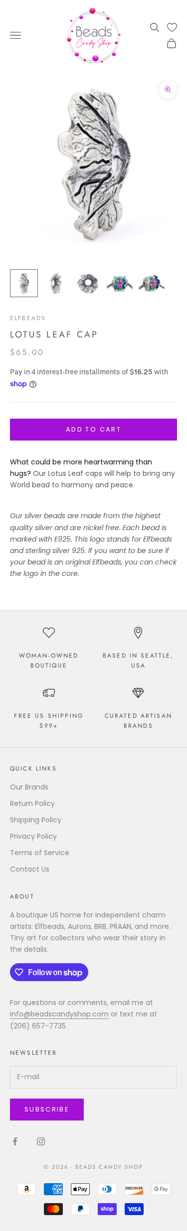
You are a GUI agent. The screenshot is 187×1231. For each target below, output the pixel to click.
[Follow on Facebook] (15, 1141)
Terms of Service (39, 853)
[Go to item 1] (24, 283)
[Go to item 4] (120, 283)
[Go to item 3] (88, 283)
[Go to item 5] (152, 283)
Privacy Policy (33, 836)
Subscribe (46, 1109)
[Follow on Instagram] (41, 1141)
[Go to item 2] (56, 283)
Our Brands (29, 787)
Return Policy (32, 803)
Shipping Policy (35, 820)
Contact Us (29, 869)
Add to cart (93, 429)
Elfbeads (28, 318)
